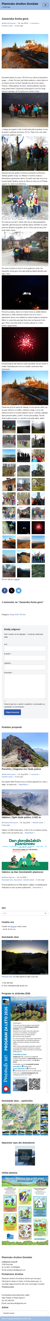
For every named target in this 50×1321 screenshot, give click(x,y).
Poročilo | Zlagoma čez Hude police (21, 769)
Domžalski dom (7, 880)
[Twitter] (12, 590)
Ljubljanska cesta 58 (9, 1262)
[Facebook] (5, 590)
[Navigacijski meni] (45, 5)
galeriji (16, 579)
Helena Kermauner (11, 823)
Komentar (8, 673)
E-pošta (7, 654)
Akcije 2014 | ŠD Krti (17, 615)
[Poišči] (45, 913)
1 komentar (34, 23)
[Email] (19, 590)
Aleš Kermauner (10, 23)
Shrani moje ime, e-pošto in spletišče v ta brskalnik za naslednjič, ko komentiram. (24, 705)
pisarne (13, 926)
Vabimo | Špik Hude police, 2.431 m (21, 817)
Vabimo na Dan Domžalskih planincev (22, 872)
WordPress (18, 1319)
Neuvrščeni (18, 880)
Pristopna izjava (8, 1287)
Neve (4, 1319)
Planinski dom (7, 977)
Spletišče (7, 663)
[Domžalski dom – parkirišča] (25, 1135)
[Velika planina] (25, 1244)
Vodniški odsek (7, 26)
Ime (6, 644)
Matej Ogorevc (9, 877)
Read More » (24, 784)
